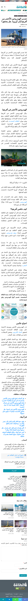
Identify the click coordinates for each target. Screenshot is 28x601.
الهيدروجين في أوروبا (19, 480)
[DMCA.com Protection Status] (20, 589)
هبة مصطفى (23, 24)
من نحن (21, 594)
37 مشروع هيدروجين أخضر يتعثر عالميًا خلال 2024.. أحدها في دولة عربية (21, 514)
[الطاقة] (21, 7)
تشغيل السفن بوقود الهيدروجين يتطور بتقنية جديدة (8, 514)
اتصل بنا (16, 594)
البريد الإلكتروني (22, 568)
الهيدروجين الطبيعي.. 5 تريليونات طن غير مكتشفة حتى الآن (7, 530)
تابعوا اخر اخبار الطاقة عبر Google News (15, 456)
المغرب (24, 265)
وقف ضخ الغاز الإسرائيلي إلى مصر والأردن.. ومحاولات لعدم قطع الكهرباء (13, 423)
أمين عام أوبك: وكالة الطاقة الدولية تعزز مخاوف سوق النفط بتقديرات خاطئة (13, 434)
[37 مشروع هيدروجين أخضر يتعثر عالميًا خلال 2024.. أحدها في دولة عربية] (21, 507)
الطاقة (7, 596)
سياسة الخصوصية (9, 594)
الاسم (25, 563)
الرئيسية (24, 13)
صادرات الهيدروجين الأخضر (18, 484)
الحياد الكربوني (18, 332)
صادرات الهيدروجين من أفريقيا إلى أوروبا (15, 489)
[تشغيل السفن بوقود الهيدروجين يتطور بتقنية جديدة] (7, 507)
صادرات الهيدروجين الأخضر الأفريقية (15, 487)
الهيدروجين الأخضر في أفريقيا (17, 478)
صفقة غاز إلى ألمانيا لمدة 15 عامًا (16, 3)
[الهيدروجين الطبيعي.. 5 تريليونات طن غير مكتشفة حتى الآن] (7, 523)
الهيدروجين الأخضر (15, 476)
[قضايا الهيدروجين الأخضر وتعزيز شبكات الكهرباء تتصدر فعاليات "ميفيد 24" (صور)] (21, 523)
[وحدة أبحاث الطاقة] (14, 10)
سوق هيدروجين (11, 233)
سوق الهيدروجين (21, 482)
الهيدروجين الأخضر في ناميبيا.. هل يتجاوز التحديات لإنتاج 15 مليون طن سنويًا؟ (13, 411)
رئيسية (19, 13)
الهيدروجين (23, 202)
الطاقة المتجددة (14, 121)
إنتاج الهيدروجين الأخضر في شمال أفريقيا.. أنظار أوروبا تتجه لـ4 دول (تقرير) (13, 405)
